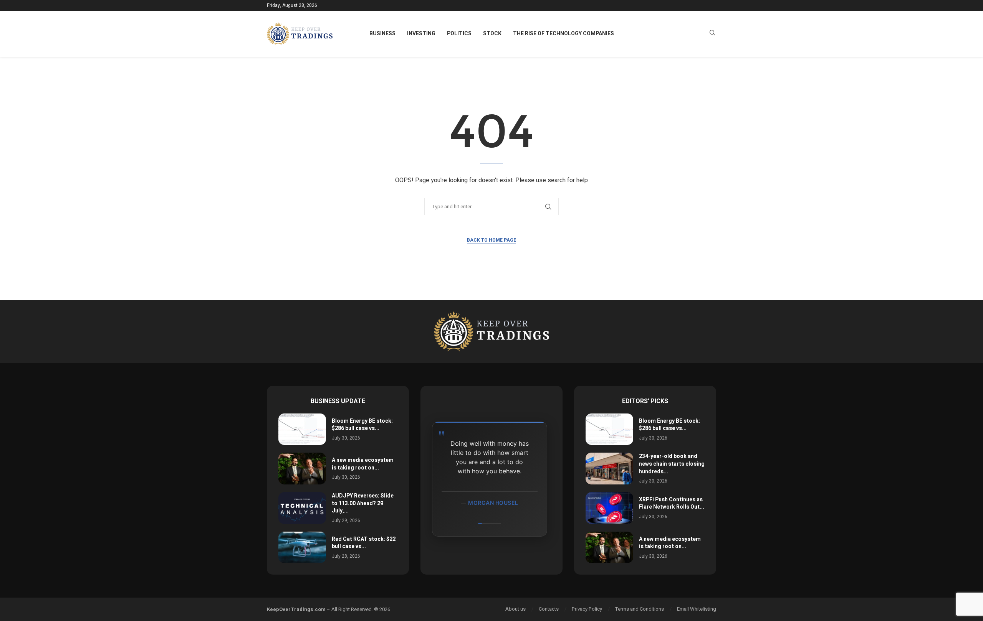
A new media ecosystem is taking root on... (363, 464)
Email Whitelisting (696, 609)
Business (382, 34)
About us (515, 609)
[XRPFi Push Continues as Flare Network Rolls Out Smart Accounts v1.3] (609, 508)
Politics (459, 34)
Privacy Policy (587, 609)
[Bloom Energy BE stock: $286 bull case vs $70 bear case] (302, 429)
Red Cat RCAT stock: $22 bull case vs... (364, 543)
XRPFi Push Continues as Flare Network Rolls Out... (671, 503)
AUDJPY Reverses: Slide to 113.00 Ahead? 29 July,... (363, 503)
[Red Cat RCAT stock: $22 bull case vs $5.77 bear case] (302, 547)
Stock (492, 34)
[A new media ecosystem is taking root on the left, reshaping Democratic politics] (302, 468)
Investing (421, 34)
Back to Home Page (491, 240)
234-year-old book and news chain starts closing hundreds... (672, 463)
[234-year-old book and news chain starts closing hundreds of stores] (609, 468)
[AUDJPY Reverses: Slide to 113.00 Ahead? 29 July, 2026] (302, 508)
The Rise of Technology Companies (563, 34)
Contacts (549, 609)
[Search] (712, 34)
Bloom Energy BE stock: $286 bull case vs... (362, 425)
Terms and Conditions (639, 609)
